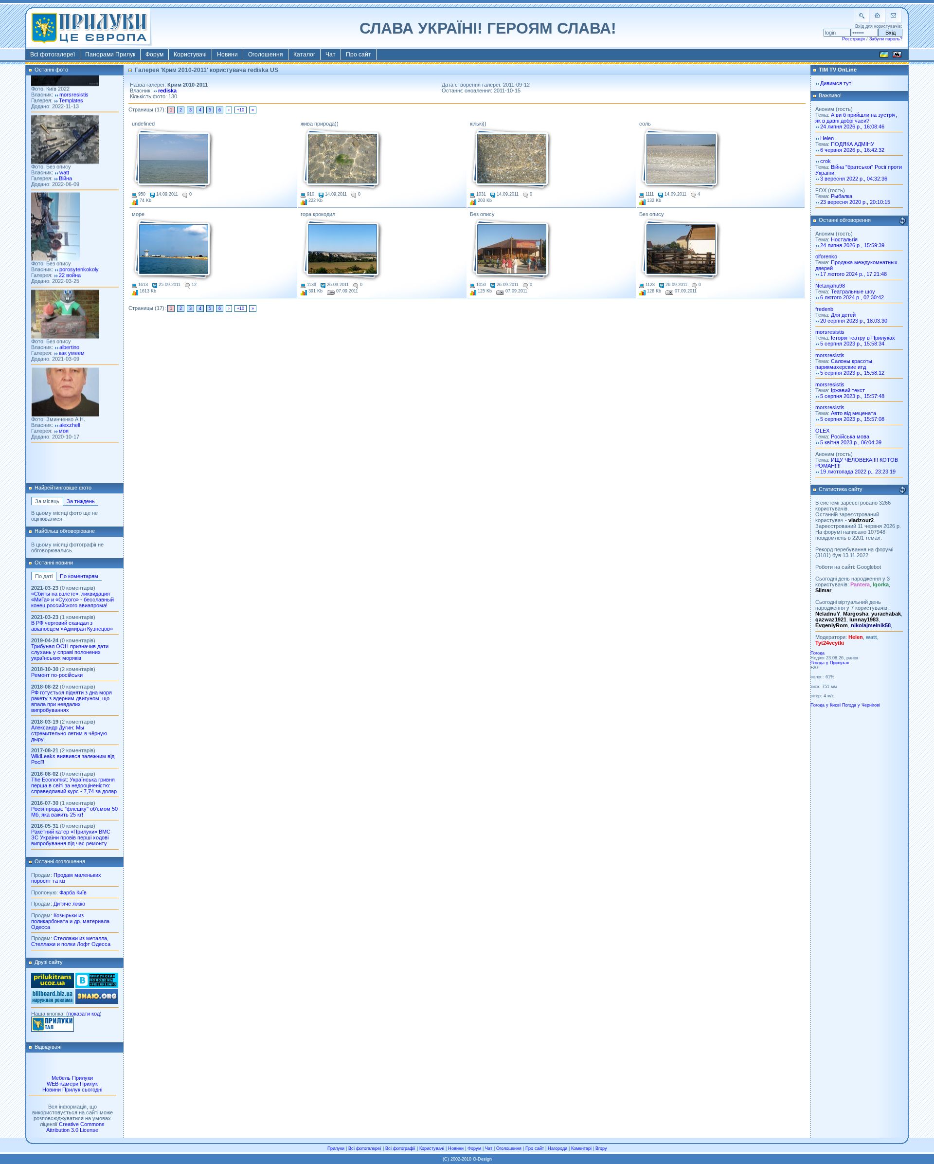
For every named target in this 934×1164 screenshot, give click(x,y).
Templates (71, 81)
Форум (154, 54)
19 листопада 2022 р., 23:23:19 (858, 471)
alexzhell (69, 406)
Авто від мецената (853, 413)
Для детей (843, 315)
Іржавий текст (848, 390)
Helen (827, 138)
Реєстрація (853, 38)
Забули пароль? (885, 38)
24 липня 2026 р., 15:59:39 (852, 245)
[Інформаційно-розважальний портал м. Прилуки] (52, 1030)
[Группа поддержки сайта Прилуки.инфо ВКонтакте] (96, 986)
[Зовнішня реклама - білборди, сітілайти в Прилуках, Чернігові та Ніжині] (52, 1002)
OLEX (822, 431)
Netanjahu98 (830, 286)
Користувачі (190, 54)
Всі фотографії (400, 1148)
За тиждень (81, 501)
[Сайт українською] (884, 56)
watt (64, 153)
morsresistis (74, 75)
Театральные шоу (853, 291)
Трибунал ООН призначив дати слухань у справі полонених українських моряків (69, 652)
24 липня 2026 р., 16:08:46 (852, 126)
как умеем (72, 334)
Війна (65, 159)
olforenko (826, 256)
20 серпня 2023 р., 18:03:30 (853, 321)
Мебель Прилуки (72, 1078)
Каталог (304, 54)
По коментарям (79, 576)
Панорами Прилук (110, 54)
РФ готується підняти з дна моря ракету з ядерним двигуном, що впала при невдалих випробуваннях (71, 701)
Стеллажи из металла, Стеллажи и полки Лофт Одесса (70, 941)
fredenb (824, 309)
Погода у (829, 662)
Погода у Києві (825, 705)
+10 (240, 110)
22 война (70, 256)
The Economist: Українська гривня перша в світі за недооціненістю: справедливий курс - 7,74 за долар (74, 785)
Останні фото (51, 70)
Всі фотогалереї (52, 54)
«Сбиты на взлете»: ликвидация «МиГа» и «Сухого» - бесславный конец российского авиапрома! (72, 599)
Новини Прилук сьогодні (72, 1089)
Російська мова (850, 436)
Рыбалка (841, 196)
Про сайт (358, 54)
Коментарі (581, 1148)
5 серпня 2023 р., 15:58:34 (852, 343)
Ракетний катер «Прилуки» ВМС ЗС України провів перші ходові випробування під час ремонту (70, 837)
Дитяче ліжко (69, 904)
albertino (69, 328)
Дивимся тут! (836, 83)
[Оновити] (902, 221)
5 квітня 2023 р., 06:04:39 (850, 442)
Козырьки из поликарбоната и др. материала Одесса (70, 921)
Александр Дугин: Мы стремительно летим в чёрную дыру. (69, 733)
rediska (167, 90)
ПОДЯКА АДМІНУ (852, 144)
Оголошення (265, 54)
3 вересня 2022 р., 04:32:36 (853, 179)
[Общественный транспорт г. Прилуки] (52, 986)
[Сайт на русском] (897, 56)
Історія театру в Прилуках (863, 338)
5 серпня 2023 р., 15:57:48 (852, 396)
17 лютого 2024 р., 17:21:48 (853, 274)
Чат (330, 54)
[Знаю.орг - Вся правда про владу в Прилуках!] (96, 1002)
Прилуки (335, 1148)
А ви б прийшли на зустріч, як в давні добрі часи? (856, 118)
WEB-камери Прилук (72, 1084)
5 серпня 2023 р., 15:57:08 (852, 419)
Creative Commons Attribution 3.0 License (75, 1127)
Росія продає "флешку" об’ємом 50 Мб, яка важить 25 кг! (74, 812)
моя (64, 412)
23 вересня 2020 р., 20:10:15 (855, 202)
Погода (817, 653)
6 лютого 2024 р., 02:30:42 (852, 297)
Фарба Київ (73, 892)
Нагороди (557, 1148)
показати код (84, 1014)
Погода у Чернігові (861, 705)
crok (825, 161)
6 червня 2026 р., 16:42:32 (852, 150)
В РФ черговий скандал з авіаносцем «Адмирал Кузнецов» (72, 626)
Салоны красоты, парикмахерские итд (844, 364)
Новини (227, 54)
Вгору (601, 1148)
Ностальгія (844, 239)
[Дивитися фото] (65, 143)
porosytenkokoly (79, 251)
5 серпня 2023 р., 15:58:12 (852, 373)
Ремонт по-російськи (57, 675)
